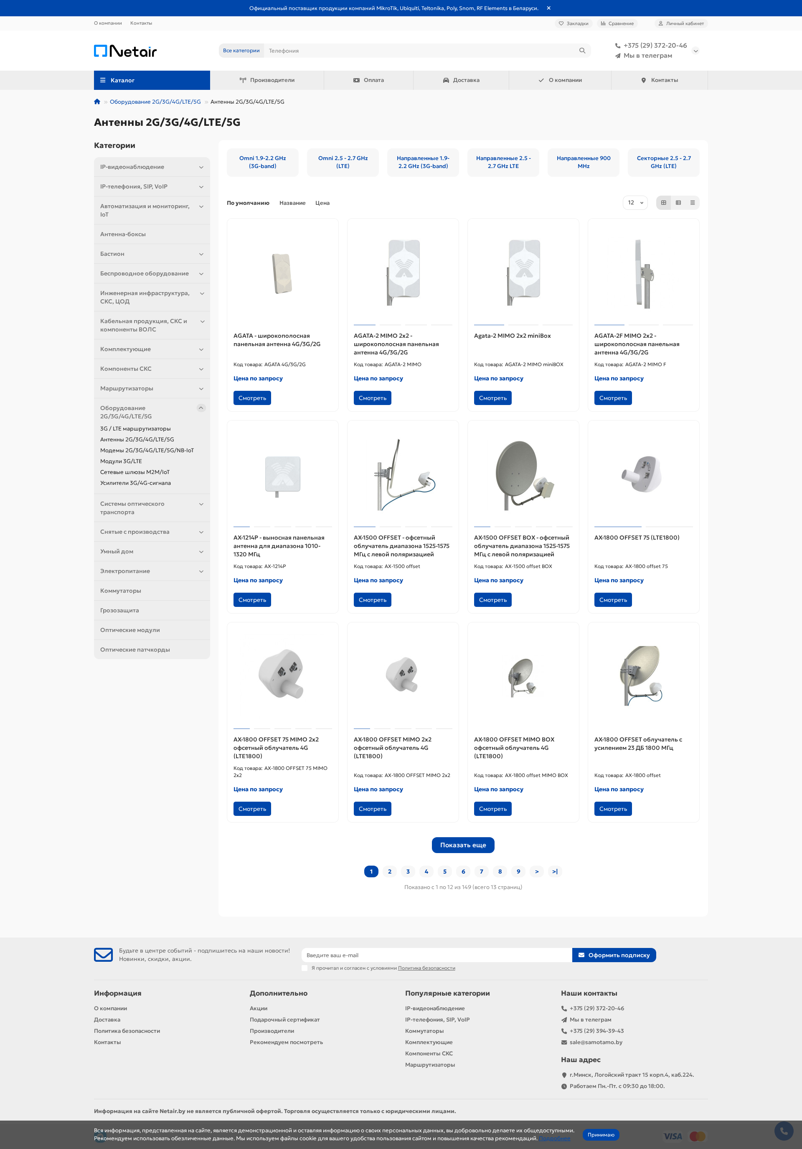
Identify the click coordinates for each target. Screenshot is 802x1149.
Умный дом (116, 551)
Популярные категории (447, 993)
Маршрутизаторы (126, 388)
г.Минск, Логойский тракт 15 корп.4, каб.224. (632, 1074)
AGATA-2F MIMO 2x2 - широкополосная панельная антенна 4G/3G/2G (637, 344)
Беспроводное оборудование (144, 273)
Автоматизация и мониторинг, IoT (145, 210)
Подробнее (555, 1138)
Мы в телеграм (648, 55)
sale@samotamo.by (596, 1042)
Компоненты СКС (126, 368)
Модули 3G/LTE (121, 461)
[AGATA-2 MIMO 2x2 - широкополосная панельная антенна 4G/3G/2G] (403, 273)
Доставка (466, 80)
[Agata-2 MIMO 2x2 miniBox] (523, 273)
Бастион (112, 253)
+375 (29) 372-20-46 (655, 45)
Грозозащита (119, 610)
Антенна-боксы (123, 234)
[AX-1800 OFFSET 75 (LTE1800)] (643, 475)
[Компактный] (692, 203)
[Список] (678, 203)
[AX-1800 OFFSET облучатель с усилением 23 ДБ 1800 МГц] (643, 677)
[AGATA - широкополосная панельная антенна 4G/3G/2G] (282, 273)
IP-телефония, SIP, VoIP (134, 186)
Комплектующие (125, 349)
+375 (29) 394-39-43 (597, 1030)
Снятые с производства (135, 531)
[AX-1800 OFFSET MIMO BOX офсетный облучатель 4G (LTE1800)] (523, 677)
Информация (118, 993)
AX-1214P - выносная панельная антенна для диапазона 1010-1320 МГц (279, 546)
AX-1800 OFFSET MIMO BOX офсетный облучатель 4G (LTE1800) (514, 748)
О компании (108, 23)
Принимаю (601, 1134)
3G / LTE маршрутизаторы (135, 428)
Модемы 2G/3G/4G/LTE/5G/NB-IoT (147, 450)
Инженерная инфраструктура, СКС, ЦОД (145, 297)
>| (555, 871)
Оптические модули (130, 630)
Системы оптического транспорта (132, 508)
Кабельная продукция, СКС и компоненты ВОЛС (143, 325)
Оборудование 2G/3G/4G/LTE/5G (155, 101)
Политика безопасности (127, 1030)
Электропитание (125, 571)
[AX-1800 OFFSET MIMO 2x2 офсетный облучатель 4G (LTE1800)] (403, 677)
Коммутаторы (120, 590)
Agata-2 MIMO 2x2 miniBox (512, 335)
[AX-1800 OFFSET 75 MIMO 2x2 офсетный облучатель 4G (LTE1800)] (282, 677)
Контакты (141, 23)
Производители (272, 80)
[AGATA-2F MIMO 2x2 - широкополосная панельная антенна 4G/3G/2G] (643, 273)
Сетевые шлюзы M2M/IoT (135, 472)
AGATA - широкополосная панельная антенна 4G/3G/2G (277, 340)
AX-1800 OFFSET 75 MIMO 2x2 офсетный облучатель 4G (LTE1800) (276, 748)
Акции (258, 1008)
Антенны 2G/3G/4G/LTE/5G (137, 439)
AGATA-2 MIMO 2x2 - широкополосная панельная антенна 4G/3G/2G (396, 344)
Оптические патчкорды (135, 649)
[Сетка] (663, 203)
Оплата (374, 80)
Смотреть (252, 398)
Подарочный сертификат (285, 1019)
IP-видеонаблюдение (132, 167)
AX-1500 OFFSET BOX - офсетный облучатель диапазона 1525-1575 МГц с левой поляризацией (522, 546)
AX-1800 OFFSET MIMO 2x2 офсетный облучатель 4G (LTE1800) (392, 748)
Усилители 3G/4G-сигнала (135, 483)
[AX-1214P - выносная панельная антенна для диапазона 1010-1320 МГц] (282, 475)
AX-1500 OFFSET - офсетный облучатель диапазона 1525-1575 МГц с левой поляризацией (401, 546)
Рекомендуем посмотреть (286, 1042)
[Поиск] (582, 50)
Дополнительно (278, 993)
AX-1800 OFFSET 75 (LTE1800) (637, 537)
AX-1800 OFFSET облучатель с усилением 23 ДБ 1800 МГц (638, 744)
